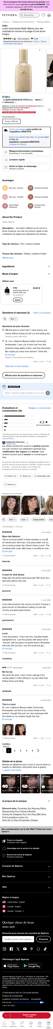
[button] (42, 100)
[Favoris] (43, 15)
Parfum (36, 41)
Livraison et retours (17, 144)
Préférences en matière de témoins (25, 1002)
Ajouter (18, 300)
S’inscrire (43, 939)
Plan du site (6, 1002)
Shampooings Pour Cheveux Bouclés (18, 811)
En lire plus (10, 354)
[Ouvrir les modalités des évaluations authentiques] (27, 442)
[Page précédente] (3, 750)
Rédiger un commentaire (40, 407)
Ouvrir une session (17, 137)
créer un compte (36, 137)
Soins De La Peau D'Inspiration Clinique (20, 820)
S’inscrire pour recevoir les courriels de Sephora (25, 933)
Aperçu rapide (6, 294)
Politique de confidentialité (12, 996)
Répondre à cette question (17, 366)
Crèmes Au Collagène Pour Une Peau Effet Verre (24, 814)
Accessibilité (36, 999)
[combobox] (29, 15)
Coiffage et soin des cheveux (23, 22)
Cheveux (5, 22)
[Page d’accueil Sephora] (9, 15)
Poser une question (42, 312)
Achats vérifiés (38, 519)
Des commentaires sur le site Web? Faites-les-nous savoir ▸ (26, 830)
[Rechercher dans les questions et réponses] (4, 318)
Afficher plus (7, 257)
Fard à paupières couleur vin (15, 817)
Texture (43, 41)
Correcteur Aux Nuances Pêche (32, 808)
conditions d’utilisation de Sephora (15, 999)
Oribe (4, 25)
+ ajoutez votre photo (11, 770)
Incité (14, 512)
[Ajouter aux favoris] (49, 109)
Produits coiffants (43, 22)
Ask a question (23, 38)
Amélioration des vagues (12, 43)
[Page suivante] (38, 750)
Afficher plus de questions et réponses (23, 375)
